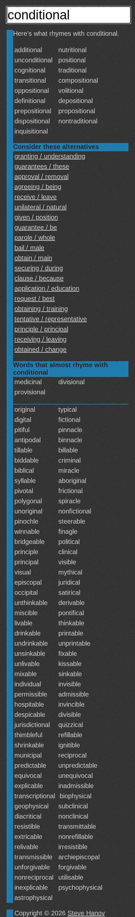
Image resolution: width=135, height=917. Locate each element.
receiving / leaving (40, 339)
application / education (46, 288)
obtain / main (33, 257)
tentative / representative (50, 319)
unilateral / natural (40, 207)
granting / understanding (49, 156)
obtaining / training (41, 308)
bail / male (29, 247)
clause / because (39, 278)
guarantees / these (41, 166)
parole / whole (34, 237)
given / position (36, 217)
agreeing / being (37, 186)
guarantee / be (35, 227)
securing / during (38, 268)
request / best (34, 298)
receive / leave (35, 196)
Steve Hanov (86, 913)
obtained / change (40, 349)
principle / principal (41, 329)
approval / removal (41, 176)
